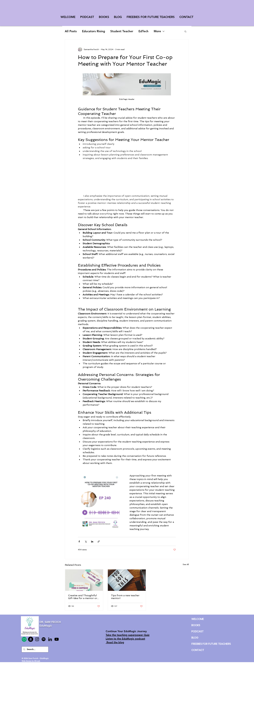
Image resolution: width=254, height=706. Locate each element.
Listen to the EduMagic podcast (125, 638)
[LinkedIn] (50, 639)
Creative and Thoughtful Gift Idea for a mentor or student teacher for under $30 (83, 597)
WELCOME (197, 619)
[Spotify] (43, 639)
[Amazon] (30, 639)
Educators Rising (93, 31)
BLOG (194, 637)
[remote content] (127, 177)
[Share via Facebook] (79, 541)
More (157, 31)
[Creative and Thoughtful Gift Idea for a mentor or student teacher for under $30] (84, 580)
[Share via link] (98, 541)
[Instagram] (37, 639)
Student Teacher (121, 31)
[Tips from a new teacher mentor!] (127, 580)
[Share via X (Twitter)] (85, 541)
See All (186, 564)
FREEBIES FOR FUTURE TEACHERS (197, 644)
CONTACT (197, 650)
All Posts (71, 31)
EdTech (143, 31)
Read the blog (115, 642)
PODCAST (197, 631)
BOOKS (195, 625)
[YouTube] (56, 639)
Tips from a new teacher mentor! (125, 597)
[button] (185, 31)
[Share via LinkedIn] (92, 541)
